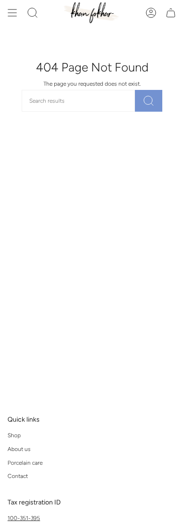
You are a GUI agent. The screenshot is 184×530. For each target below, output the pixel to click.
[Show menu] (12, 12)
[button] (32, 12)
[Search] (148, 101)
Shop (14, 435)
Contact (18, 476)
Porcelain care (25, 462)
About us (19, 449)
